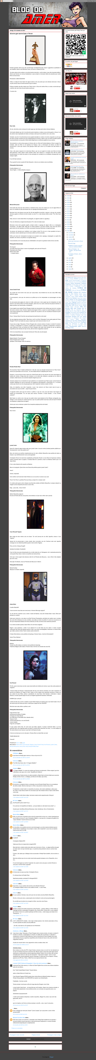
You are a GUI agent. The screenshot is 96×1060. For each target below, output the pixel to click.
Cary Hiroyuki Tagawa (28, 744)
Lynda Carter (54, 744)
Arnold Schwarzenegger (74, 280)
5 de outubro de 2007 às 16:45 (20, 903)
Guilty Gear (80, 298)
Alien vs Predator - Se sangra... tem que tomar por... (74, 250)
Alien (85, 277)
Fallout (72, 296)
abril (69, 266)
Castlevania (68, 284)
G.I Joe (70, 298)
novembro (71, 234)
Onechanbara (74, 312)
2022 (68, 198)
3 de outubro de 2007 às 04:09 (20, 880)
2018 (68, 206)
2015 (68, 213)
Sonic (77, 319)
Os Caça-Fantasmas (74, 313)
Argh (66, 280)
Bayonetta (67, 283)
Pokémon (73, 315)
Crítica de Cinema (70, 288)
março (70, 269)
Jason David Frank (39, 744)
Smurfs (72, 319)
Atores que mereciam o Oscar (75, 241)
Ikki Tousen (67, 300)
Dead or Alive (69, 294)
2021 (68, 200)
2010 (68, 224)
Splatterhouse (68, 320)
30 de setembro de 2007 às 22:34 (21, 765)
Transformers (73, 326)
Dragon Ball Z (69, 295)
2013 (68, 217)
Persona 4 (67, 315)
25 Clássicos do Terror (71, 277)
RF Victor (15, 800)
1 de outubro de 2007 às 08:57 (20, 832)
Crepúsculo (77, 286)
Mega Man (74, 303)
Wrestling (67, 327)
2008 (68, 228)
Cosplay (71, 286)
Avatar (80, 281)
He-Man (67, 299)
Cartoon (83, 283)
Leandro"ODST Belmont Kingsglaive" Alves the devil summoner (30, 963)
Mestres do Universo (81, 303)
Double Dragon (82, 294)
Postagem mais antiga (54, 1035)
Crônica (75, 292)
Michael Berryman (14, 746)
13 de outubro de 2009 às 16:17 (21, 944)
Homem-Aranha (82, 299)
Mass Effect (68, 303)
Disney (76, 294)
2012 (68, 219)
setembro (70, 239)
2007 (68, 230)
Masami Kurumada (81, 302)
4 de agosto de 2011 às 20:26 (20, 960)
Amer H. (15, 835)
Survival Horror (76, 322)
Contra (66, 286)
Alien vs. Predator (69, 278)
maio (69, 264)
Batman (84, 281)
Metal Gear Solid (69, 305)
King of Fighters (82, 300)
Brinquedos (77, 283)
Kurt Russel (47, 744)
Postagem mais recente (17, 1035)
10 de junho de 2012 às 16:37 (20, 1005)
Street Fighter (82, 320)
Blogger (51, 1057)
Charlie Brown (75, 284)
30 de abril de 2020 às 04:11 (20, 1014)
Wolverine (84, 326)
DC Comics (82, 292)
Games (74, 298)
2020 (68, 202)
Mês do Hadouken (76, 309)
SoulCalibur (83, 319)
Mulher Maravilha (74, 306)
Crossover (84, 286)
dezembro (71, 232)
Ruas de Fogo (71, 243)
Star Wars (75, 320)
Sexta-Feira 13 (69, 317)
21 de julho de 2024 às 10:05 (20, 1025)
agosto (70, 258)
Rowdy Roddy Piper (34, 746)
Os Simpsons (83, 313)
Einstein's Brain (78, 295)
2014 (68, 215)
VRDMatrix (16, 753)
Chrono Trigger (82, 284)
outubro (70, 237)
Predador (78, 315)
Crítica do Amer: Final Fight (77, 166)
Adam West (19, 744)
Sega (84, 316)
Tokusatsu (80, 324)
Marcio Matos (16, 814)
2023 (68, 195)
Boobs (72, 283)
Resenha (68, 316)
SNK (81, 316)
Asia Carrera (76, 281)
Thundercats (68, 324)
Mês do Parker (73, 311)
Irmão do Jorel (74, 300)
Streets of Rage (69, 322)
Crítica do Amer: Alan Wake (77, 149)
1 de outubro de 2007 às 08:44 (20, 821)
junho (69, 262)
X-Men (72, 327)
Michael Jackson (79, 305)
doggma (15, 768)
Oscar (20, 746)
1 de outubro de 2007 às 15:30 (20, 866)
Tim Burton (74, 324)
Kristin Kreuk (68, 302)
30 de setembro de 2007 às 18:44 (21, 757)
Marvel (74, 302)
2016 (68, 211)
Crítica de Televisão (76, 290)
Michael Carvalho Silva (19, 1017)
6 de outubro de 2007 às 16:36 (20, 927)
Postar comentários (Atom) (37, 1039)
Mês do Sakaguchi (81, 311)
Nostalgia (67, 312)
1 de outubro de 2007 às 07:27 (20, 811)
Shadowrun (76, 317)
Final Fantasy (79, 296)
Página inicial (36, 1035)
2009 (68, 226)
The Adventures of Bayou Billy (77, 323)
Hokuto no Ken (74, 299)
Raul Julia (25, 746)
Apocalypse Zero (82, 278)
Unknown (15, 760)
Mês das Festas (75, 308)
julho (69, 260)
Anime (76, 278)
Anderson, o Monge (18, 931)
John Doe (15, 883)
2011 (68, 222)
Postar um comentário (17, 1028)
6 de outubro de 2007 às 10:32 (20, 915)
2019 (68, 204)
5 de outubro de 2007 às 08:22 (20, 889)
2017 (68, 209)
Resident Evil (75, 316)
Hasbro (84, 298)
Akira (82, 277)
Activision (79, 277)
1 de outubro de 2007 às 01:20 (20, 797)
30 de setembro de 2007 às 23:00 (21, 779)
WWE (79, 326)
